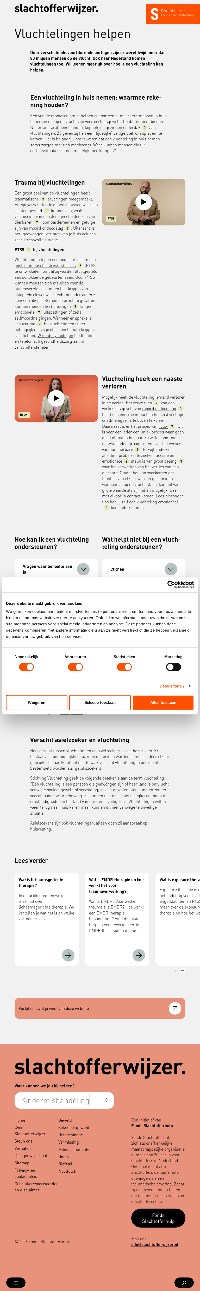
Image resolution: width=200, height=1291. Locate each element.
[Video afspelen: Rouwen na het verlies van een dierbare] (56, 398)
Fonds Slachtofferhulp (158, 1218)
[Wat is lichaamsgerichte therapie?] (68, 955)
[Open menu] (16, 1282)
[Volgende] (182, 970)
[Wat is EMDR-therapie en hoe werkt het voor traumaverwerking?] (139, 955)
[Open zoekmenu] (184, 1282)
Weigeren (36, 702)
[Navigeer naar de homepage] (56, 9)
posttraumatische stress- (45, 265)
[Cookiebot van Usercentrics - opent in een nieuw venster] (171, 584)
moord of (159, 408)
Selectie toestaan (100, 702)
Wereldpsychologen (55, 335)
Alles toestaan (163, 702)
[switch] (75, 667)
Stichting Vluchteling (49, 778)
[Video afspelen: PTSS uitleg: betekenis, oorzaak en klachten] (143, 202)
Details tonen (172, 686)
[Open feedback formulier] (175, 1008)
